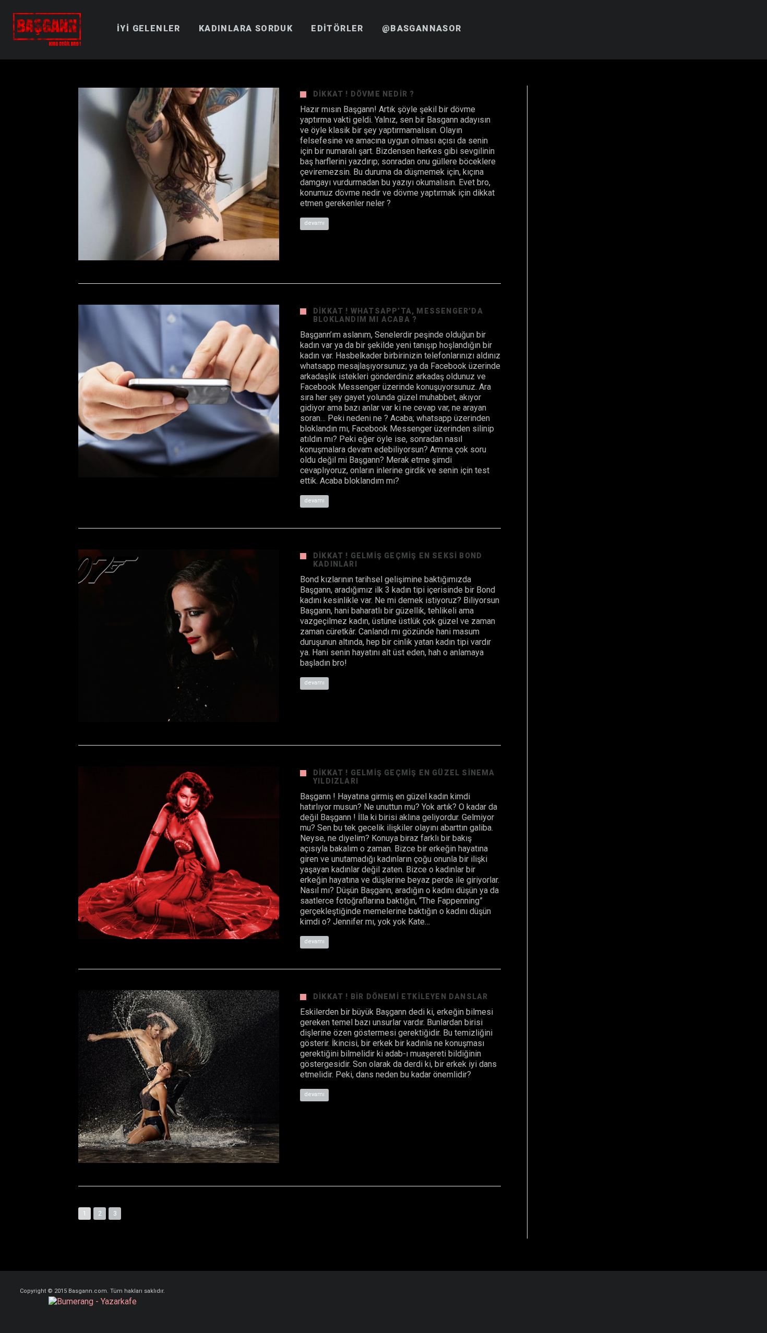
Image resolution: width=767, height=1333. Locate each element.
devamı (314, 223)
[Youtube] (744, 21)
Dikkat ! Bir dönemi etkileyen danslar (400, 996)
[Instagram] (726, 21)
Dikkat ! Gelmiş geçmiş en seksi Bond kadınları (397, 559)
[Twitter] (707, 21)
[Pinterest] (688, 21)
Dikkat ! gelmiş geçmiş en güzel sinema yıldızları (404, 776)
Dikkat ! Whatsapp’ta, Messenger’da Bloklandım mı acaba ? (398, 315)
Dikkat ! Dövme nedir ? (363, 94)
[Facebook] (669, 21)
